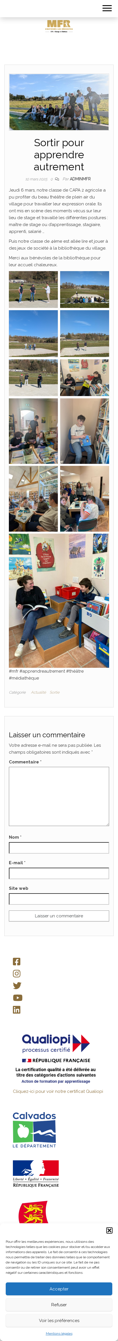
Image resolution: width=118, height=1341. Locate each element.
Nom (15, 837)
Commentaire (25, 762)
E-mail (17, 862)
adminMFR (80, 179)
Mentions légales (59, 1334)
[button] (109, 1230)
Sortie (55, 692)
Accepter (59, 1289)
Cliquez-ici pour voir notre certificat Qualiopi (58, 1091)
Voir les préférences (59, 1320)
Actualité (38, 692)
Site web (18, 888)
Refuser (59, 1304)
